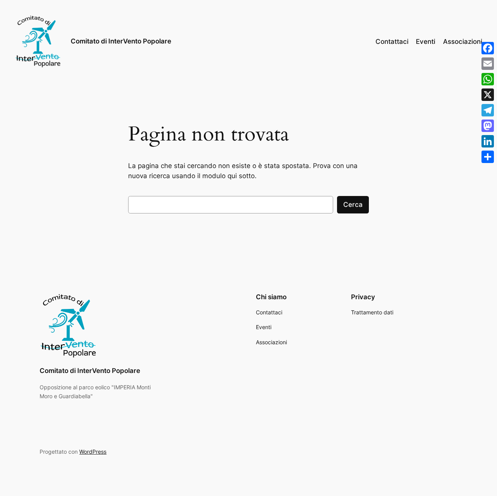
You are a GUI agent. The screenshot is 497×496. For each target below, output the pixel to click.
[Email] (487, 63)
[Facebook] (487, 48)
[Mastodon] (487, 126)
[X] (487, 94)
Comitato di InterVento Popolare (121, 41)
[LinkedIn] (487, 141)
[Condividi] (487, 157)
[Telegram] (487, 110)
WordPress (92, 451)
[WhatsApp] (487, 79)
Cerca (353, 204)
